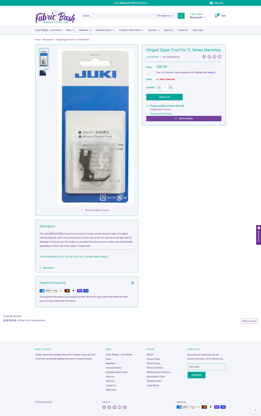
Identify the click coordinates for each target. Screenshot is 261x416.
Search (150, 354)
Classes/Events (103, 30)
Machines (83, 30)
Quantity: (150, 87)
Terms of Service (155, 367)
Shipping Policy (154, 381)
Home (38, 40)
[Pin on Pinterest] (209, 57)
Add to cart (164, 97)
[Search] (181, 16)
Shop (68, 30)
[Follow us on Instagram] (109, 407)
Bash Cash (198, 30)
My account (196, 17)
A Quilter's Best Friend (129, 30)
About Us (168, 30)
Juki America (152, 57)
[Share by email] (219, 57)
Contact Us (183, 30)
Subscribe (218, 3)
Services (152, 30)
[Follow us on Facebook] (104, 407)
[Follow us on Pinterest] (114, 407)
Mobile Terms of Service (158, 372)
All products (48, 40)
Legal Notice (153, 385)
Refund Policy (153, 363)
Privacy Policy (153, 359)
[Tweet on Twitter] (214, 57)
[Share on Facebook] (204, 57)
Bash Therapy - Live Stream (48, 30)
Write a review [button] (249, 321)
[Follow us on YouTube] (120, 407)
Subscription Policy (156, 376)
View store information (161, 113)
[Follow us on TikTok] (125, 407)
